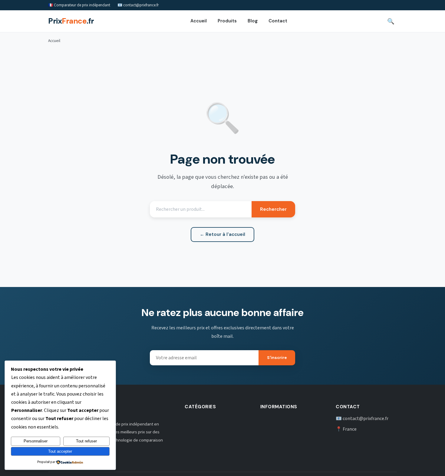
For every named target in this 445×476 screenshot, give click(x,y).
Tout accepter (60, 451)
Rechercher (273, 209)
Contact (278, 21)
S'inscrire (277, 357)
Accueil (198, 21)
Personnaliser (36, 441)
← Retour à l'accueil (222, 234)
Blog (253, 21)
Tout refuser (86, 441)
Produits (227, 21)
